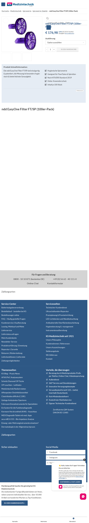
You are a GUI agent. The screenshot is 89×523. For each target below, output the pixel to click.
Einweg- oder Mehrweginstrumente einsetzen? (20, 423)
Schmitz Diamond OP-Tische (12, 381)
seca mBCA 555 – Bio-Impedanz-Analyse (17, 419)
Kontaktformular (55, 283)
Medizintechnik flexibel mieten (13, 389)
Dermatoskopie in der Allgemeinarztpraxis (18, 427)
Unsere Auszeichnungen (55, 347)
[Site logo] (20, 4)
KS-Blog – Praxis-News (10, 373)
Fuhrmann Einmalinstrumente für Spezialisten (19, 404)
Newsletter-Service (9, 342)
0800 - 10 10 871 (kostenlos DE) (28, 279)
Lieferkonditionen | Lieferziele (13, 357)
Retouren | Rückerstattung (11, 353)
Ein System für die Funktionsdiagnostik (16, 408)
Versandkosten (69, 33)
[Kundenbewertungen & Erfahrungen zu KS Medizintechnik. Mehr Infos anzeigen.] (66, 493)
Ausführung (50, 38)
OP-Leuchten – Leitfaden (11, 385)
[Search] (48, 27)
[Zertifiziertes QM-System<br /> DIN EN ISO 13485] (48, 411)
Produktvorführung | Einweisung (14, 345)
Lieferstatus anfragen (10, 334)
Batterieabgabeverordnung (12, 307)
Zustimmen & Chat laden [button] (70, 482)
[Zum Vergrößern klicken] (5, 20)
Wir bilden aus (51, 355)
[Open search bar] (47, 19)
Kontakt (49, 359)
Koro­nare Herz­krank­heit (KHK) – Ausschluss (19, 411)
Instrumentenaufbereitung (56, 330)
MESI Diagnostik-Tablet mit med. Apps (16, 415)
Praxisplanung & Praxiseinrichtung (59, 315)
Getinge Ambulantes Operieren (13, 400)
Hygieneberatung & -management (59, 326)
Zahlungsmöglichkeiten (10, 361)
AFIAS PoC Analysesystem (12, 377)
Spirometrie (27, 11)
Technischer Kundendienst (56, 307)
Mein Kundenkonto (9, 338)
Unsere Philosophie (53, 340)
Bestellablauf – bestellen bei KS (13, 311)
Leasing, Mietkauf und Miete (12, 326)
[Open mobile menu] (3, 4)
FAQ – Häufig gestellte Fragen (13, 319)
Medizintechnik (15, 11)
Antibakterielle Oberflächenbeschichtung (62, 323)
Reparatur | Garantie (9, 349)
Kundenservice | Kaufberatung (13, 323)
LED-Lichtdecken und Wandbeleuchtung (62, 319)
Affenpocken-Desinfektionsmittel (14, 392)
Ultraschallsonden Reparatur (57, 311)
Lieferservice (6, 330)
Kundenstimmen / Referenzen (58, 344)
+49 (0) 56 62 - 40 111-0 (65, 279)
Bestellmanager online (10, 315)
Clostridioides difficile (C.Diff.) (13, 396)
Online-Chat (32, 283)
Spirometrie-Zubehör (40, 11)
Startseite (5, 11)
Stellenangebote (52, 351)
